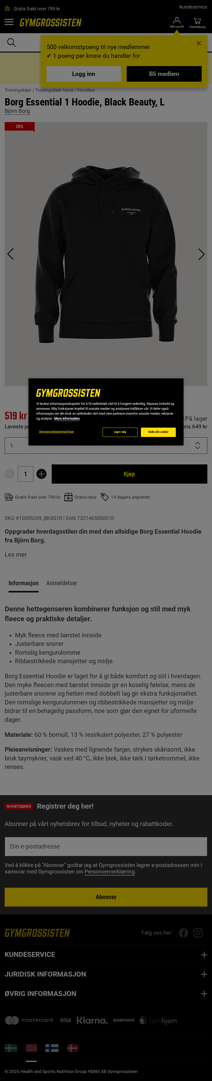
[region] (106, 412)
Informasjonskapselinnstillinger (56, 431)
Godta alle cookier (158, 432)
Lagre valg (120, 432)
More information (67, 418)
